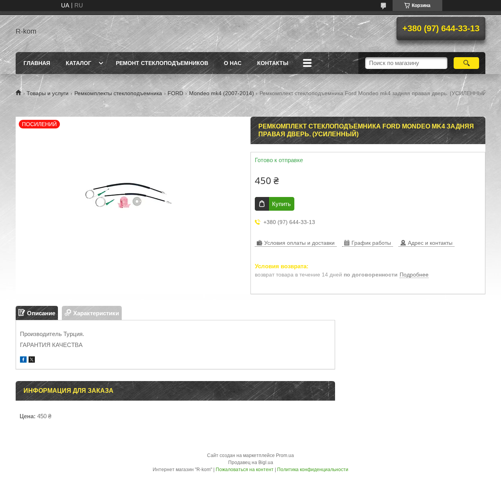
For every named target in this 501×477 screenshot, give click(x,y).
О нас (232, 63)
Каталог (78, 63)
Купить (281, 204)
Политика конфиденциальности (312, 469)
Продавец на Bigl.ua (250, 462)
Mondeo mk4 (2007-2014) (221, 93)
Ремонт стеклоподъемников (162, 63)
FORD (175, 93)
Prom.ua (285, 455)
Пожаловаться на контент (245, 469)
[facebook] (23, 360)
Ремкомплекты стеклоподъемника (118, 93)
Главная (36, 63)
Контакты (272, 63)
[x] (32, 360)
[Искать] (466, 63)
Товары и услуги (47, 93)
